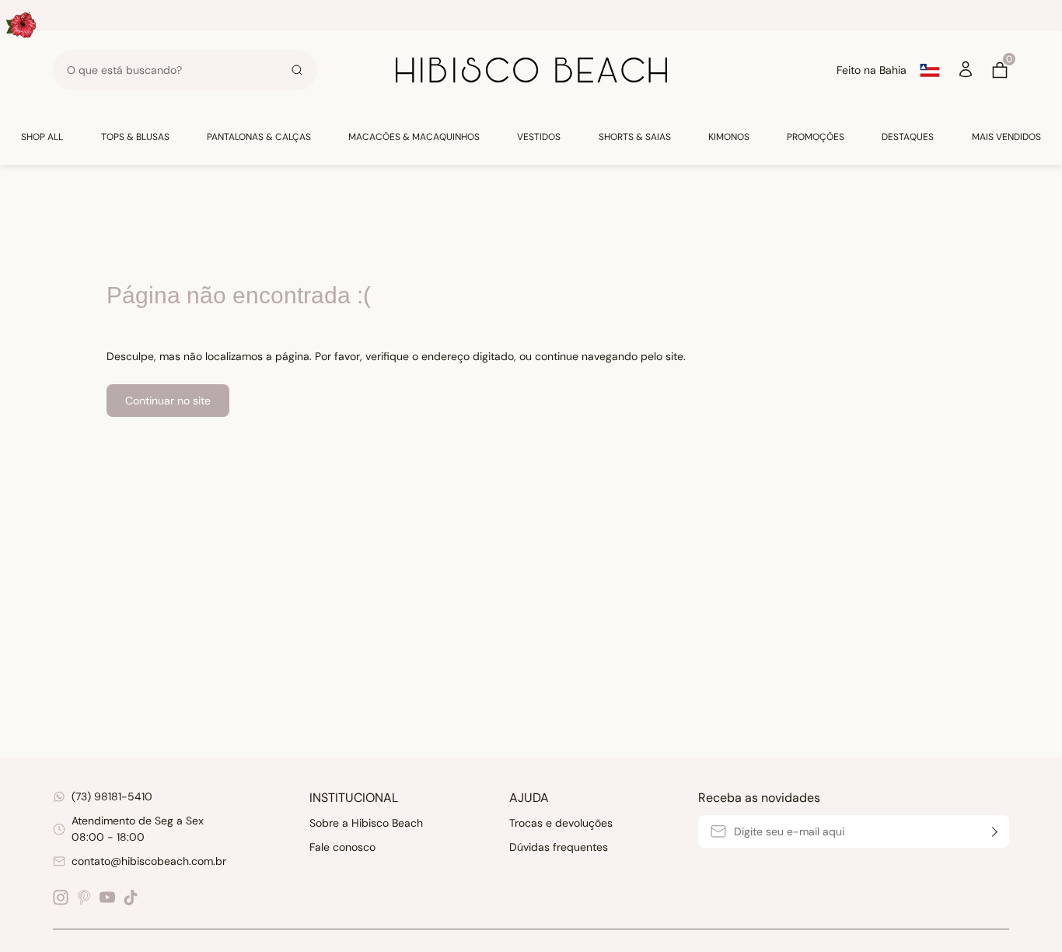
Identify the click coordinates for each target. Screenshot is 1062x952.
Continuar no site (168, 401)
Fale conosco (342, 847)
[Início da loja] (531, 70)
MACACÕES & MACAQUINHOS (414, 137)
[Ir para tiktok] (130, 897)
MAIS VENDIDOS (1006, 137)
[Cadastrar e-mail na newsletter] (992, 831)
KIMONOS (728, 137)
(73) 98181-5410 (112, 796)
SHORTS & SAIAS (635, 137)
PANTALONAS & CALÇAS (259, 137)
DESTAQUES (908, 137)
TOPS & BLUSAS (135, 137)
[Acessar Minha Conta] (965, 75)
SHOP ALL (42, 137)
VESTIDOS (539, 137)
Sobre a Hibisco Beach (366, 823)
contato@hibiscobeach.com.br (149, 861)
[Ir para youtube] (107, 897)
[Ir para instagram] (60, 897)
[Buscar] (297, 70)
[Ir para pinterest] (84, 897)
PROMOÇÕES (815, 137)
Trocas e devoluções (561, 823)
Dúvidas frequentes (558, 847)
